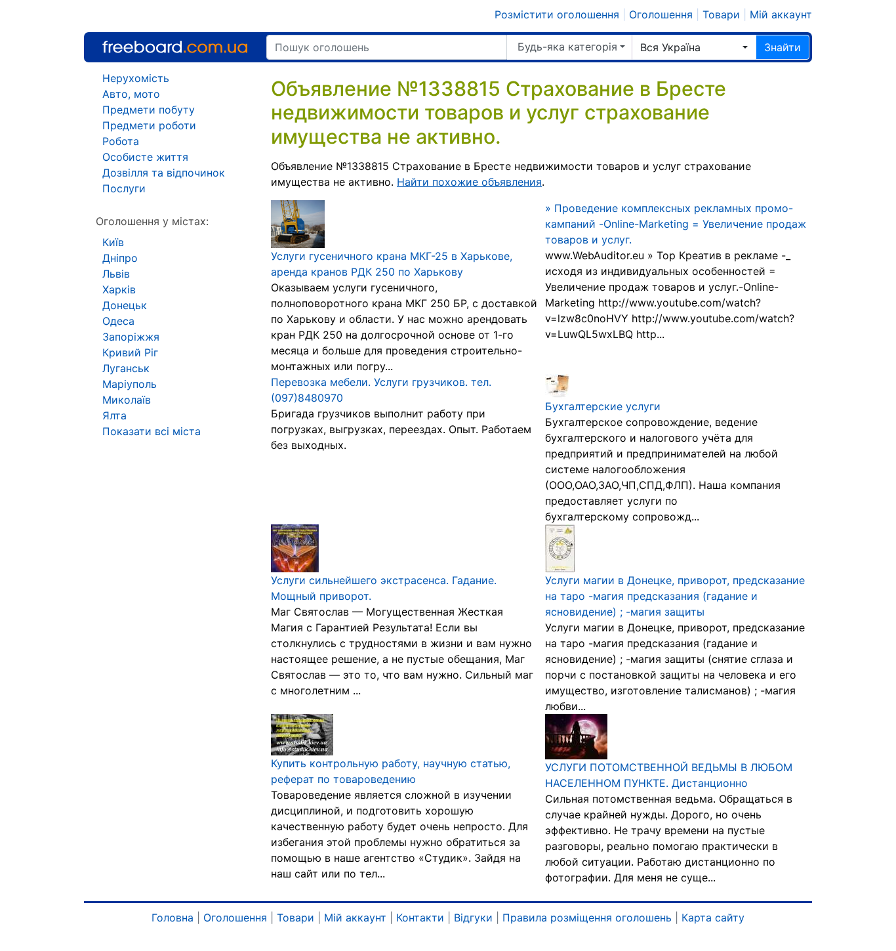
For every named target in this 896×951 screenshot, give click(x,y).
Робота (120, 141)
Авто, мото (131, 93)
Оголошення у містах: (152, 221)
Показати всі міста (151, 431)
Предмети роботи (149, 125)
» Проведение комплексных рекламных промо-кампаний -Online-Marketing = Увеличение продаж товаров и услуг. (675, 223)
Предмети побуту (148, 109)
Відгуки (473, 917)
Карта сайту (713, 917)
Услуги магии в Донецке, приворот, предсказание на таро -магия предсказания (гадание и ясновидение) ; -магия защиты (675, 596)
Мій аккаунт (781, 14)
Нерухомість (135, 78)
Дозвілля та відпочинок (163, 172)
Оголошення (661, 14)
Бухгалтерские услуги (603, 406)
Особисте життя (145, 156)
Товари (721, 14)
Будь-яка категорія (567, 46)
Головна (172, 917)
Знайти (782, 47)
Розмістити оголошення (557, 14)
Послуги (124, 188)
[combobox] (694, 47)
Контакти (420, 917)
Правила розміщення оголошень (587, 917)
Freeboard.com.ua (175, 46)
